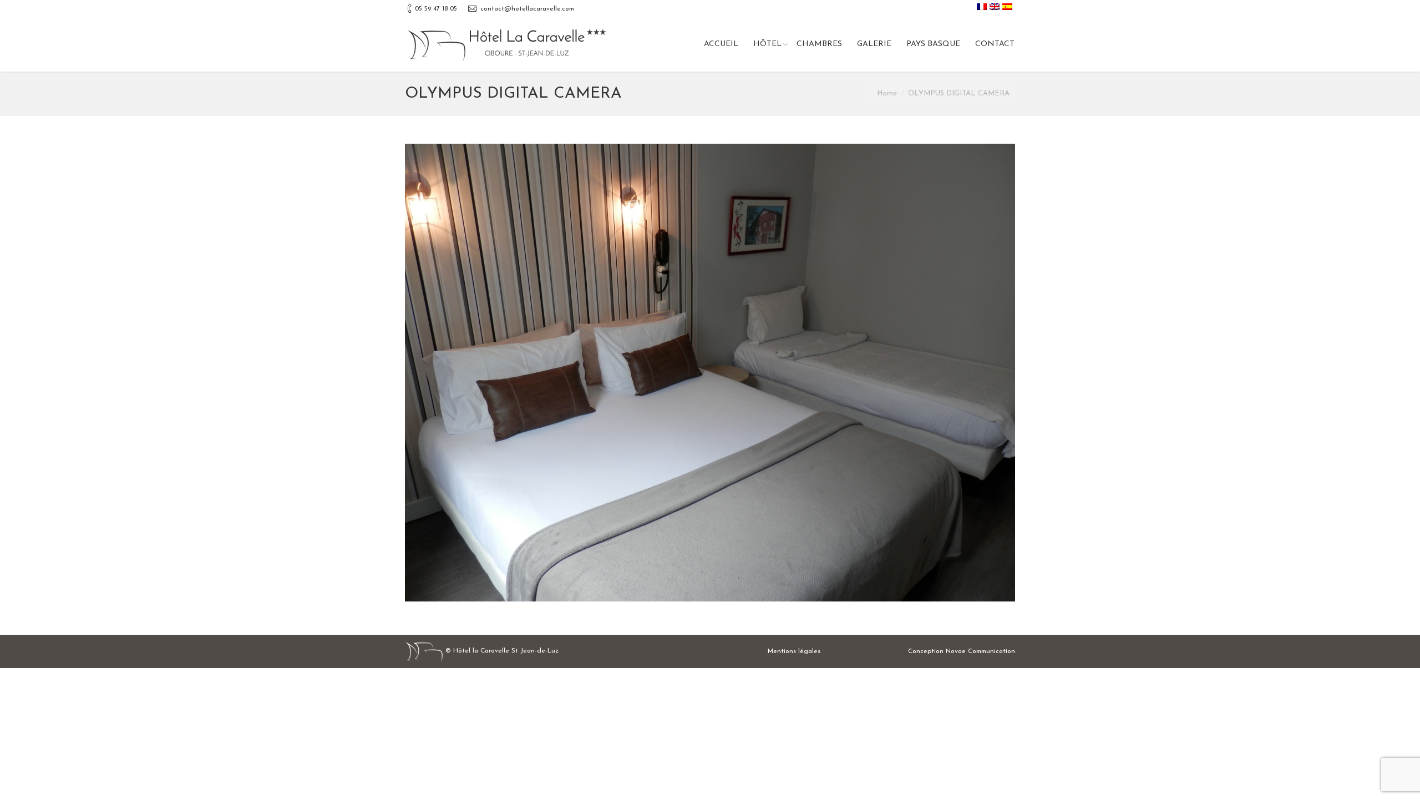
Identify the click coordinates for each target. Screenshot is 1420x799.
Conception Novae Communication (961, 651)
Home (887, 93)
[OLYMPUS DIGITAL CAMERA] (710, 372)
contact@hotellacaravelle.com (527, 9)
